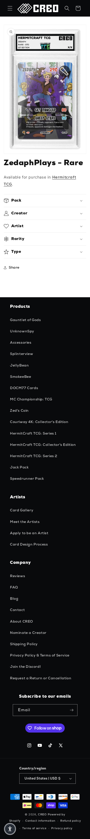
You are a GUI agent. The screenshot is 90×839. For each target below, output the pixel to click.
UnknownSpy (22, 331)
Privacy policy (61, 828)
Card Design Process (29, 544)
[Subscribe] (71, 710)
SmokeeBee (20, 376)
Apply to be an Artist (29, 533)
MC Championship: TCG (31, 399)
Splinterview (21, 353)
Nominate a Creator (28, 632)
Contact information (40, 820)
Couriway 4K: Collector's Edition (39, 422)
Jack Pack (19, 467)
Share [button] (14, 267)
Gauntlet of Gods (25, 320)
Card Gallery (21, 510)
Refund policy (70, 820)
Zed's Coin (19, 410)
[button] (10, 8)
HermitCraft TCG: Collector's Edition (43, 444)
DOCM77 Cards (24, 388)
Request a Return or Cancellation (40, 678)
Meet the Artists (25, 521)
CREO (42, 814)
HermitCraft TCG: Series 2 (33, 456)
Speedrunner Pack (27, 478)
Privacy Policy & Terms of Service (40, 655)
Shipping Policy (24, 644)
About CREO (21, 621)
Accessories (21, 342)
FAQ (14, 587)
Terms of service (34, 828)
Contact (17, 610)
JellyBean (19, 365)
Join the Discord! (25, 666)
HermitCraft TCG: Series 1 (33, 433)
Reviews (17, 576)
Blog (14, 598)
